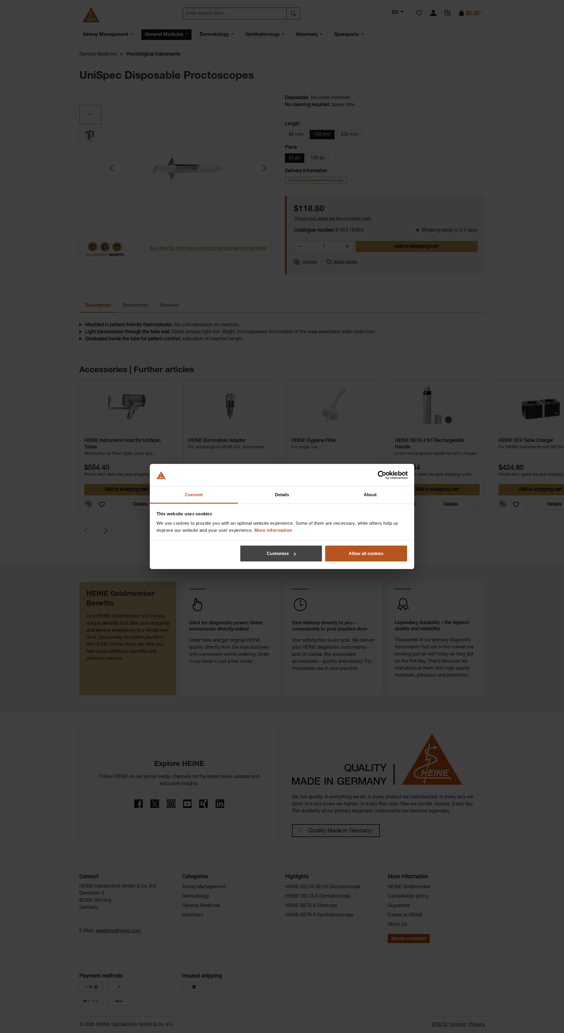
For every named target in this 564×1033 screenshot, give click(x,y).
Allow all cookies (366, 553)
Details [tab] (282, 494)
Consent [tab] (194, 494)
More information (273, 530)
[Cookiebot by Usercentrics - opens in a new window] (382, 475)
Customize (278, 553)
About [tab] (370, 494)
